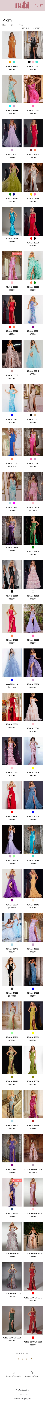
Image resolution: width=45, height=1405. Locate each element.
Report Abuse (22, 1394)
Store (13, 25)
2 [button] (22, 1359)
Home (5, 25)
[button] (22, 5)
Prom (21, 25)
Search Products (13, 1376)
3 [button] (26, 1359)
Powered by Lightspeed (22, 1399)
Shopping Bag (31, 1376)
